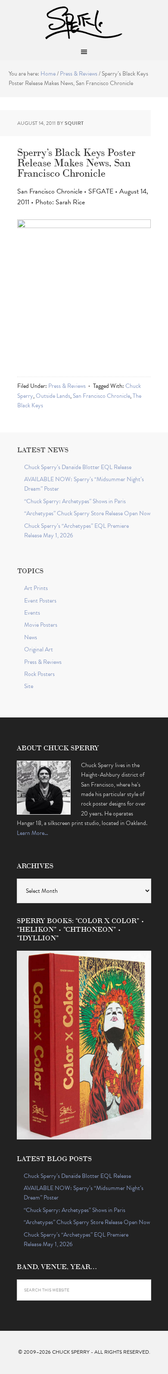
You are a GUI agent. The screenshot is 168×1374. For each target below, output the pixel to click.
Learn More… (32, 833)
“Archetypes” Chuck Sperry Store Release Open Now (87, 513)
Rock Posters (39, 674)
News (30, 637)
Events (32, 612)
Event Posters (40, 600)
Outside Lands (53, 395)
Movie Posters (40, 624)
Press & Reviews (67, 385)
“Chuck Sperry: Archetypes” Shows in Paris (75, 501)
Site (28, 686)
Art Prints (36, 588)
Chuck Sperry (84, 21)
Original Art (38, 649)
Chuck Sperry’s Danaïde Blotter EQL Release (77, 467)
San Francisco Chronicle (101, 395)
